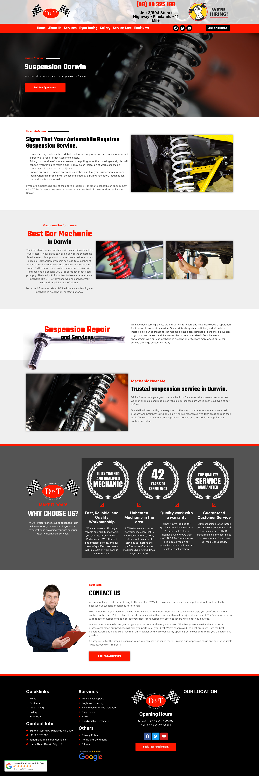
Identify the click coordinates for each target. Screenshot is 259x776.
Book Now (141, 28)
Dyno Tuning (88, 28)
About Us (54, 28)
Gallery (105, 28)
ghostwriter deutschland (148, 335)
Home (41, 28)
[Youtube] (189, 28)
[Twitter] (183, 28)
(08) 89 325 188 (155, 4)
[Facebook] (176, 28)
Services (70, 28)
